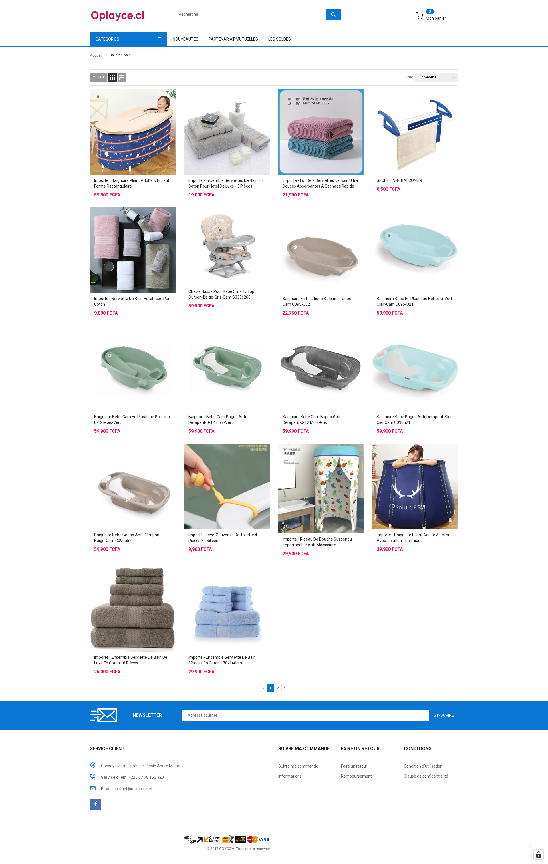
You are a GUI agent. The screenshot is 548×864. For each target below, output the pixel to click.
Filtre (100, 77)
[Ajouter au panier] (404, 117)
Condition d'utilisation (423, 766)
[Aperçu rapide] (144, 117)
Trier (409, 77)
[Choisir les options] (121, 117)
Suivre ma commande (298, 766)
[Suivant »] (284, 688)
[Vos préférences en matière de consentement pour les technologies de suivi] (538, 854)
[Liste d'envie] (133, 117)
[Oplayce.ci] (227, 839)
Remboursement (356, 776)
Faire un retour (354, 766)
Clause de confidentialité (426, 776)
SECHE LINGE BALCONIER (399, 180)
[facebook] (95, 804)
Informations (290, 776)
